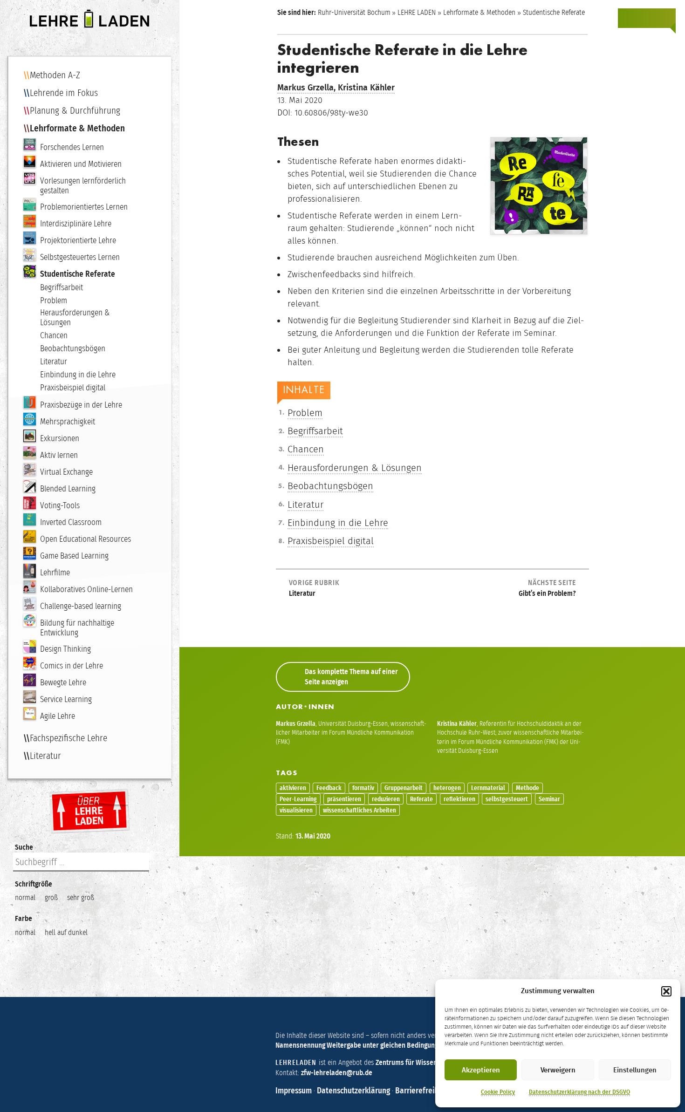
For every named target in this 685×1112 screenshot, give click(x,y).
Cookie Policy (498, 1092)
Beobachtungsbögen (330, 485)
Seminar (549, 799)
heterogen (447, 788)
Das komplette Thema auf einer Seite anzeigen (351, 676)
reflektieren (459, 799)
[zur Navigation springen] (665, 18)
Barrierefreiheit (421, 1090)
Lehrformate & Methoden (479, 12)
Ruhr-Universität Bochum (354, 12)
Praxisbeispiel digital (331, 540)
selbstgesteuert (507, 799)
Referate (421, 799)
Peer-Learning (298, 799)
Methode (527, 788)
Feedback (329, 788)
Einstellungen (635, 1070)
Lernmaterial (488, 788)
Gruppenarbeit (403, 788)
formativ (363, 788)
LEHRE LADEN (416, 12)
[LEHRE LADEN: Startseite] (89, 18)
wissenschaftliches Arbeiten (359, 810)
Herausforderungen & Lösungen (355, 467)
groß (51, 897)
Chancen (306, 449)
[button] (666, 991)
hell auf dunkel (66, 932)
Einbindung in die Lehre (338, 522)
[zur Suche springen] (646, 18)
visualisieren (296, 810)
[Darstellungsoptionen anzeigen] (628, 18)
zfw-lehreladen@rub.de (336, 1072)
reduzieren (386, 799)
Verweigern (558, 1070)
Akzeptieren (481, 1070)
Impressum (293, 1090)
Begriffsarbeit (315, 431)
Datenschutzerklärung (353, 1090)
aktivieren (293, 788)
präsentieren (344, 799)
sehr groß (80, 897)
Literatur (305, 504)
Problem (305, 412)
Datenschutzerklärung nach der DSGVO (579, 1092)
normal (25, 897)
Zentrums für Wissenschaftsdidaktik (430, 1062)
